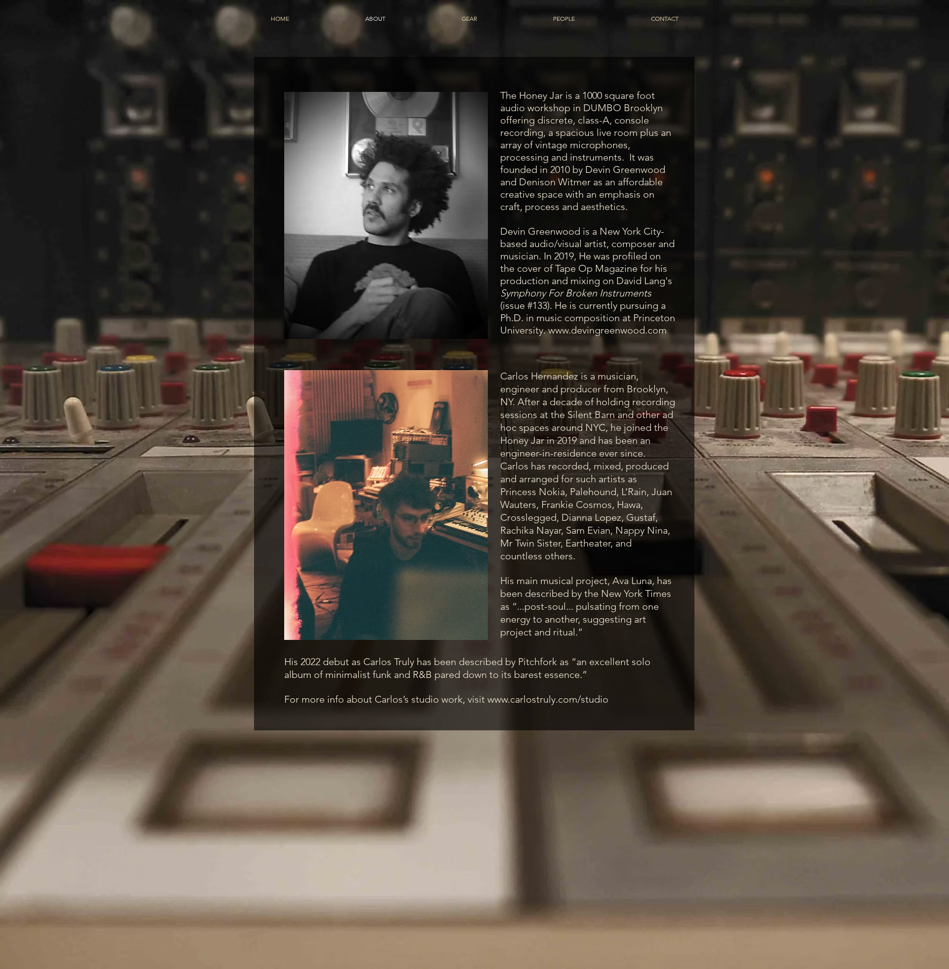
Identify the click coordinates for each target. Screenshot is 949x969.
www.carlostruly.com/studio (547, 699)
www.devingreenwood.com (607, 330)
